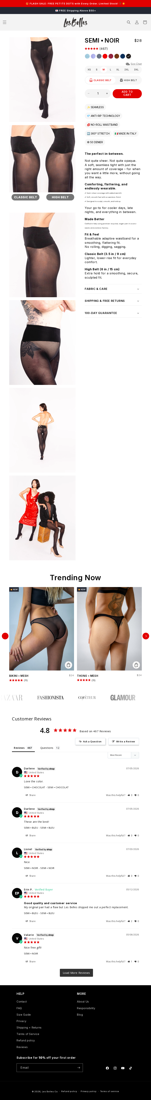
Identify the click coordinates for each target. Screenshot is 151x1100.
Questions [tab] (46, 748)
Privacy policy (88, 1091)
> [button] (76, 973)
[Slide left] (5, 636)
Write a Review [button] (125, 741)
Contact (22, 1001)
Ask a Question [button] (92, 741)
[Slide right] (146, 636)
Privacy (21, 1021)
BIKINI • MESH (19, 675)
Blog (80, 1014)
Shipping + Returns (29, 1027)
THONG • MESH (87, 675)
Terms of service (109, 1091)
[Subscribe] (79, 1067)
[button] (5, 22)
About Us (83, 1001)
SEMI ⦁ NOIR (31, 868)
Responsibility (86, 1008)
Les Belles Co (50, 1091)
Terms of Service (28, 1034)
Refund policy (26, 1040)
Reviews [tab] (19, 748)
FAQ (19, 1008)
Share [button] (32, 795)
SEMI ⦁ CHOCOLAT (34, 787)
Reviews (22, 1047)
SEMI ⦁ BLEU (31, 827)
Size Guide (24, 1014)
